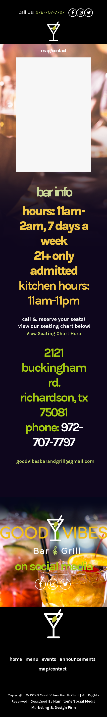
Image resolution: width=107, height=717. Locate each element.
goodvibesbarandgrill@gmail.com (55, 461)
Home (15, 659)
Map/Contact (52, 669)
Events (49, 659)
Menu (31, 659)
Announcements (77, 659)
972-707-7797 (50, 12)
